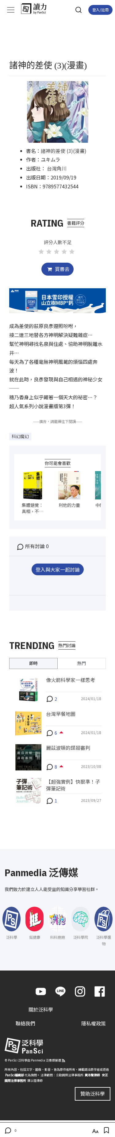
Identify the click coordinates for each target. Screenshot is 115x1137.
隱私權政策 (93, 1023)
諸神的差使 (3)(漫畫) (63, 150)
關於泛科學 (41, 1009)
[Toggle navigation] (10, 10)
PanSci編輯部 (14, 1075)
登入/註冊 (100, 9)
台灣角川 (57, 168)
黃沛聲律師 (92, 1075)
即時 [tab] (33, 663)
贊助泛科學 (92, 1093)
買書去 (62, 269)
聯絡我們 (25, 1023)
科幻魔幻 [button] (20, 436)
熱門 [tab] (81, 663)
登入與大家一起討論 (58, 569)
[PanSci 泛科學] (36, 8)
